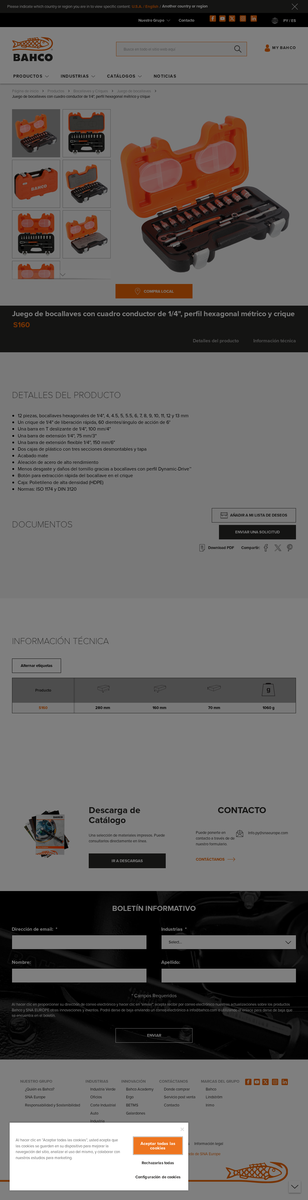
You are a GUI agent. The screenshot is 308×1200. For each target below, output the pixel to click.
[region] (99, 1156)
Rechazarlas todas (158, 1163)
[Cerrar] (182, 1129)
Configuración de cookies (157, 1177)
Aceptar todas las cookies (157, 1145)
